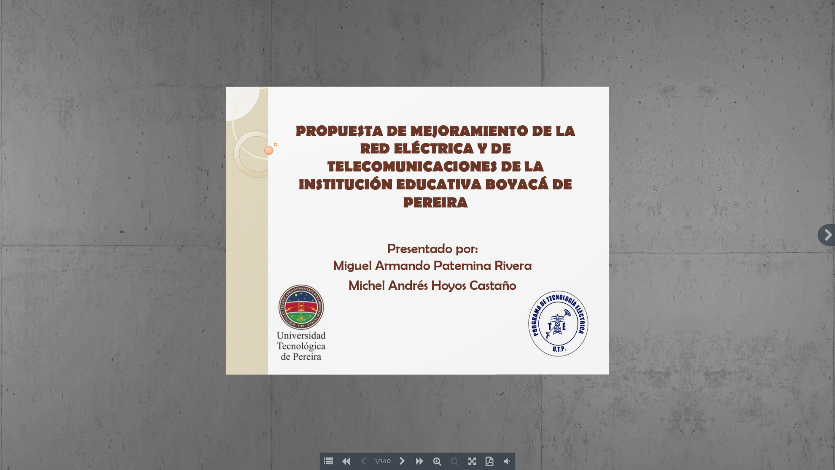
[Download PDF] (489, 461)
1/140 (383, 461)
